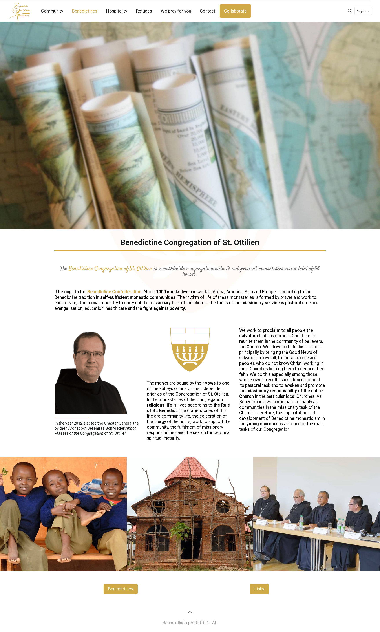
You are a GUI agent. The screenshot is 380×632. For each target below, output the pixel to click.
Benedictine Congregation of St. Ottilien (109, 269)
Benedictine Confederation (114, 291)
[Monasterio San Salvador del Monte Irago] (19, 11)
